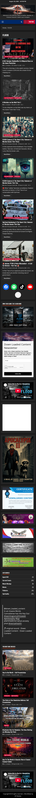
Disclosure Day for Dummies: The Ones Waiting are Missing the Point (17, 731)
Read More (8, 76)
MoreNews (27, 794)
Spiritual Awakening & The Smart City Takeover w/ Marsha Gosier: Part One (18, 210)
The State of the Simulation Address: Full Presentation (16, 701)
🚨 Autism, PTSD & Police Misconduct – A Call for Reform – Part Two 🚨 (18, 251)
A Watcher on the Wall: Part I (18, 90)
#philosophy (9, 618)
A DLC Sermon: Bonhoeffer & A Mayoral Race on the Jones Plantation (18, 48)
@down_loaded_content (14, 608)
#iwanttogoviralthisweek (15, 616)
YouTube (31, 22)
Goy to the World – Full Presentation (14, 672)
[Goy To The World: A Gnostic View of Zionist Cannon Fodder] (18, 747)
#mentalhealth (15, 623)
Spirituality (25, 56)
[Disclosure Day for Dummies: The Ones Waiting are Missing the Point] (18, 717)
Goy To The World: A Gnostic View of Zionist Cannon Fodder (16, 760)
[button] (2, 22)
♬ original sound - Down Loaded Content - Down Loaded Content (18, 631)
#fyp (17, 618)
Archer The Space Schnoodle (10, 144)
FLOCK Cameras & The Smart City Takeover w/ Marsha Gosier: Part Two (18, 168)
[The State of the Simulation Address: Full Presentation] (18, 688)
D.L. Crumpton (7, 65)
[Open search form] (21, 22)
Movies (4, 587)
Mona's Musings (7, 584)
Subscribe (18, 374)
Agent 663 (6, 577)
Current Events (9, 56)
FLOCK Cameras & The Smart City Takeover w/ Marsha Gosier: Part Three (18, 127)
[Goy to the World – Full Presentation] (18, 660)
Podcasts (17, 56)
